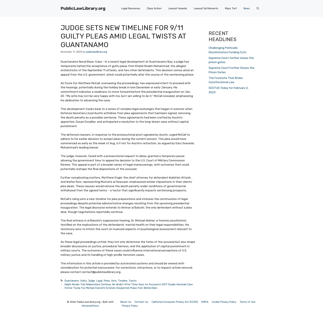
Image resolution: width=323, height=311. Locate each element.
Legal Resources (130, 8)
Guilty (83, 280)
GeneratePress (90, 305)
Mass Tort (231, 8)
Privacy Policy (130, 305)
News (246, 8)
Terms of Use (247, 301)
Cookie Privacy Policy (224, 301)
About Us (125, 301)
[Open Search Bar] (257, 8)
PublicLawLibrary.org (83, 8)
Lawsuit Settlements (206, 8)
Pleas (107, 280)
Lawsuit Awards (177, 8)
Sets (114, 280)
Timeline (122, 280)
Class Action (154, 8)
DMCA (204, 301)
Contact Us (141, 301)
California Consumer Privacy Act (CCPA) (175, 301)
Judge (91, 280)
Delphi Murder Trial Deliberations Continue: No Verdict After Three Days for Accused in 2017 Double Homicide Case (128, 284)
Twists (133, 280)
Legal (99, 280)
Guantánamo (71, 280)
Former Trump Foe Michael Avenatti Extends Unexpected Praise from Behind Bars (110, 287)
